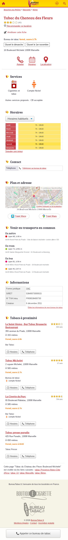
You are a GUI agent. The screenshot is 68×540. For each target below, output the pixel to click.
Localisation (45, 64)
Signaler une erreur (14, 151)
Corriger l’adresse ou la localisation (49, 206)
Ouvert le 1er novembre (37, 44)
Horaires (32, 64)
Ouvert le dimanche (14, 44)
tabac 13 (15, 473)
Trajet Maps (51, 216)
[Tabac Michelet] (34, 371)
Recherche (64, 3)
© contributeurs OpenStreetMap (51, 188)
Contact (33, 523)
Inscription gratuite (46, 523)
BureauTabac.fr (37, 520)
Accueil (3, 3)
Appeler (20, 64)
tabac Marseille (27, 473)
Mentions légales (21, 523)
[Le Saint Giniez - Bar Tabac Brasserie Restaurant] (34, 335)
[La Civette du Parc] (34, 407)
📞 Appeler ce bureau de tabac (33, 533)
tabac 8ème (40, 473)
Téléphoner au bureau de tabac (34, 168)
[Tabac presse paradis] (34, 441)
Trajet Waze (20, 216)
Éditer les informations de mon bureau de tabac (45, 307)
